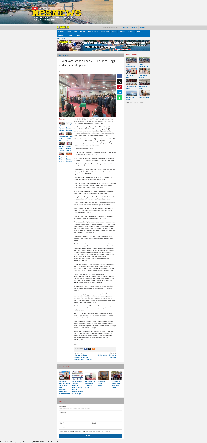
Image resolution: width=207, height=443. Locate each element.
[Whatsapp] (120, 97)
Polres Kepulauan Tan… (131, 65)
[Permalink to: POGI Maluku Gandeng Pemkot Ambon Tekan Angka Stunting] (144, 71)
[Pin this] (120, 87)
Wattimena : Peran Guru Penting (102, 383)
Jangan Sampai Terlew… (69, 128)
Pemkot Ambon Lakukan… (62, 148)
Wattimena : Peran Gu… (69, 138)
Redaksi (142, 102)
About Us (136, 102)
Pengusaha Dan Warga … (131, 87)
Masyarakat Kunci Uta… (62, 138)
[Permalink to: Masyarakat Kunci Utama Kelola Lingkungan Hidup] (62, 133)
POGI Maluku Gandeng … (143, 76)
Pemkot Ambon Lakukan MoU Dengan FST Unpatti (116, 384)
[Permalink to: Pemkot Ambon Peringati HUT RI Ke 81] (69, 143)
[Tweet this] (120, 81)
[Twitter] (89, 349)
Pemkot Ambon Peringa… (69, 148)
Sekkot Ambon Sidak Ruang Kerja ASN (107, 355)
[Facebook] (85, 349)
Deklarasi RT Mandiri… (143, 87)
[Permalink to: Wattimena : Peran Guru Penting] (69, 133)
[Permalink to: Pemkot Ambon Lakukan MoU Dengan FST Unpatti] (62, 143)
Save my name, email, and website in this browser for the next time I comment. (85, 432)
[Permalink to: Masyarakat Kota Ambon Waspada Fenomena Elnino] (62, 154)
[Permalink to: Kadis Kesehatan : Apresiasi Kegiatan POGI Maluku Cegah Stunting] (144, 93)
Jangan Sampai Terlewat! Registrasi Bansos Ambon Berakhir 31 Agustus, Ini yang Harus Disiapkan (77, 387)
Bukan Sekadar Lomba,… (69, 159)
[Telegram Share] (120, 92)
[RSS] (93, 349)
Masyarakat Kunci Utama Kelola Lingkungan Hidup (90, 384)
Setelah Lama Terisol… (130, 98)
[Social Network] (148, 28)
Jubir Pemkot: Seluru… (61, 128)
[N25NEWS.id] (63, 27)
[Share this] (120, 76)
